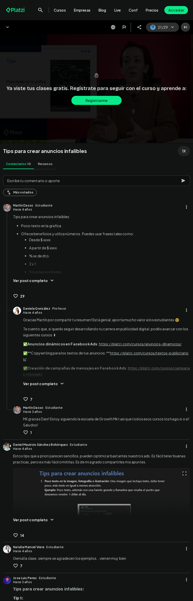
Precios (152, 10)
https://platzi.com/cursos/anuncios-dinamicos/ (140, 344)
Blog (102, 10)
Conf (133, 10)
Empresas (82, 10)
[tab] (18, 164)
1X (184, 151)
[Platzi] (16, 10)
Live (117, 10)
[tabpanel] (96, 386)
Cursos (60, 10)
